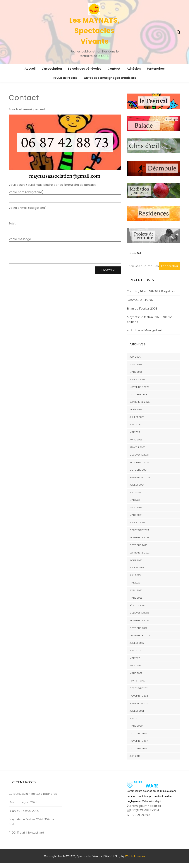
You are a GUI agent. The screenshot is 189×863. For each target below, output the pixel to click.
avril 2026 (136, 364)
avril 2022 (136, 665)
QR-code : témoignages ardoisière (110, 78)
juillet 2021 (137, 710)
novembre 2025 (139, 387)
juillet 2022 (137, 642)
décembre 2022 (139, 612)
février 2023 (137, 605)
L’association (52, 68)
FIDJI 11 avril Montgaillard (144, 330)
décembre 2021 (139, 688)
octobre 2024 (139, 469)
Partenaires (156, 68)
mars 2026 (136, 371)
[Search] (178, 32)
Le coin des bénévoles (84, 68)
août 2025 (136, 409)
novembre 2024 (139, 462)
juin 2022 (135, 650)
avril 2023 (136, 590)
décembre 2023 (139, 530)
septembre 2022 (140, 635)
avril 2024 (136, 507)
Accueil (30, 68)
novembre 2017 (139, 740)
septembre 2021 (139, 703)
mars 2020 (136, 725)
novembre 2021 (139, 695)
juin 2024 (135, 492)
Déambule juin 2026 (141, 300)
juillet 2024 (137, 484)
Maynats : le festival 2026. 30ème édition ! (150, 319)
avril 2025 (136, 439)
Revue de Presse (65, 78)
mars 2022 (136, 673)
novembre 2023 (139, 537)
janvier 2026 (137, 379)
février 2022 (137, 680)
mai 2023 (135, 582)
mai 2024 (135, 499)
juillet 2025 (137, 417)
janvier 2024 (137, 522)
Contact (114, 68)
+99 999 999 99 (139, 815)
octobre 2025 (138, 394)
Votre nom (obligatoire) (26, 192)
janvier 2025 (137, 447)
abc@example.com (144, 810)
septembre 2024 (140, 477)
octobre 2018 (138, 733)
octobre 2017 (138, 748)
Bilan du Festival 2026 (142, 308)
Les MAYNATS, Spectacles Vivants (94, 30)
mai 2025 (135, 432)
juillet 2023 (137, 567)
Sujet (12, 223)
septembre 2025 (140, 401)
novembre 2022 (139, 620)
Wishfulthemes (135, 856)
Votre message (20, 239)
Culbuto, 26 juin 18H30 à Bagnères (151, 291)
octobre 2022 (138, 628)
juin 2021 (135, 718)
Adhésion (134, 68)
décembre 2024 (139, 454)
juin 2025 (135, 424)
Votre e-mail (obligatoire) (28, 208)
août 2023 (136, 560)
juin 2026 (135, 356)
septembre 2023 (140, 552)
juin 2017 (135, 756)
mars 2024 (136, 515)
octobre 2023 (138, 545)
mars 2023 (136, 597)
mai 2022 (135, 658)
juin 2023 (135, 575)
